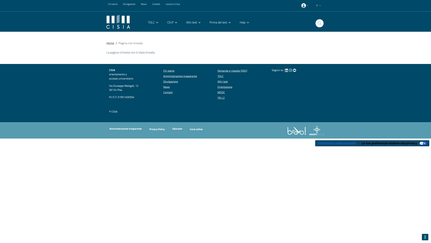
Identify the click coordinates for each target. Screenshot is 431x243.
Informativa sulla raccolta (336, 143)
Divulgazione (129, 4)
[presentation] (305, 5)
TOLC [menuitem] (151, 22)
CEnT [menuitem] (170, 22)
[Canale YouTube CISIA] (294, 70)
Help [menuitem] (242, 22)
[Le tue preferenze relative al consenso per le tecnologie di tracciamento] (425, 237)
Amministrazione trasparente (125, 129)
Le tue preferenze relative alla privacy (389, 143)
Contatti (156, 4)
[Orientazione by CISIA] (316, 130)
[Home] (118, 21)
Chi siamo (113, 4)
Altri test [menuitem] (191, 22)
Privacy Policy (157, 129)
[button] (319, 5)
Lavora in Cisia (173, 4)
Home (110, 43)
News (144, 4)
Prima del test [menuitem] (218, 22)
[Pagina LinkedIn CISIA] (286, 70)
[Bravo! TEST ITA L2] (297, 130)
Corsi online (196, 129)
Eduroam (177, 129)
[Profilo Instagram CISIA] (290, 70)
